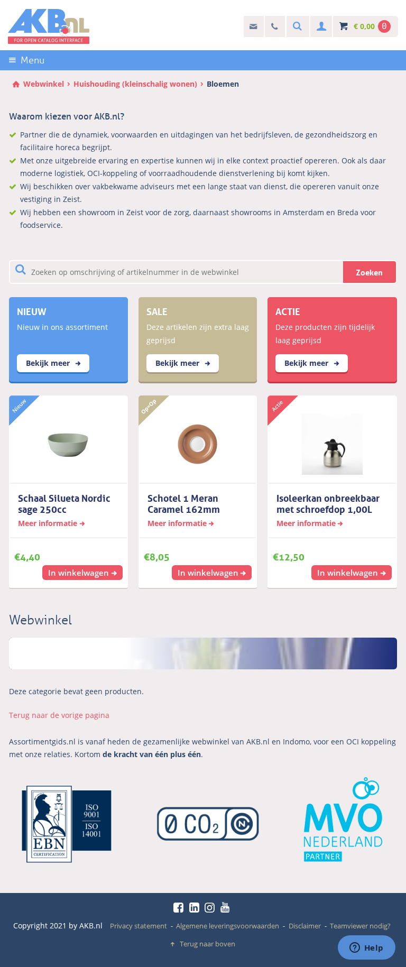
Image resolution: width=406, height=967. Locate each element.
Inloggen (320, 27)
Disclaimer (305, 926)
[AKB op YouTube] (226, 907)
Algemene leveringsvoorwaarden (227, 926)
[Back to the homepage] (48, 26)
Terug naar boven (207, 943)
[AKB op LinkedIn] (196, 907)
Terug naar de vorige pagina (59, 715)
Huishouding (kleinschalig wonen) (135, 84)
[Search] (296, 27)
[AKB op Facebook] (180, 907)
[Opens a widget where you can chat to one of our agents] (366, 948)
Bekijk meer (49, 363)
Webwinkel (43, 84)
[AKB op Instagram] (211, 907)
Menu (32, 60)
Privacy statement (138, 926)
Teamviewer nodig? (360, 926)
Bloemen (223, 84)
